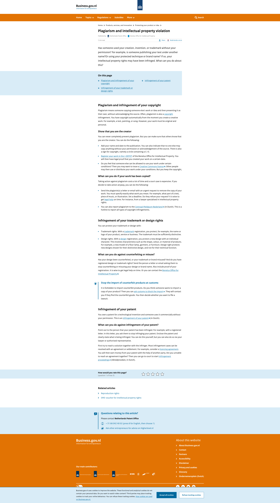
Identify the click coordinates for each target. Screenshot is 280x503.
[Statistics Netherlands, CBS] (138, 474)
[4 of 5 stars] (158, 374)
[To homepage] (140, 5)
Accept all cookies (167, 495)
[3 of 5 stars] (153, 374)
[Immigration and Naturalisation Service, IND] (119, 474)
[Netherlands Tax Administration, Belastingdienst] (101, 474)
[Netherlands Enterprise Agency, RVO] (83, 474)
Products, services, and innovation (119, 25)
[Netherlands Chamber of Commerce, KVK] (132, 474)
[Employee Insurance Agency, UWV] (153, 474)
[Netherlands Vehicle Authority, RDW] (145, 474)
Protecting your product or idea (147, 25)
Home (100, 25)
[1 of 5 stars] (143, 374)
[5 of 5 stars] (162, 374)
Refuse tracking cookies (191, 495)
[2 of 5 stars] (148, 374)
